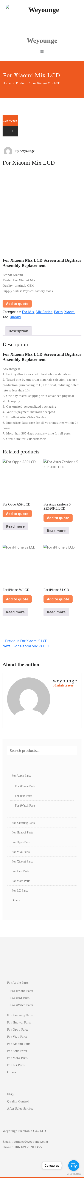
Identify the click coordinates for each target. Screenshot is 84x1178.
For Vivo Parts (21, 851)
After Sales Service (20, 1108)
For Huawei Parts (22, 832)
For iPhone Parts (25, 786)
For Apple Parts (21, 775)
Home (7, 83)
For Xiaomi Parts (22, 861)
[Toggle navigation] (42, 51)
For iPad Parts (23, 796)
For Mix (28, 311)
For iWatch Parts (25, 805)
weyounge (27, 151)
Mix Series (44, 311)
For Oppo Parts (21, 842)
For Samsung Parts (23, 822)
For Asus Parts (20, 871)
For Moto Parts (21, 881)
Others (16, 900)
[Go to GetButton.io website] (74, 1173)
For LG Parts (20, 890)
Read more (15, 526)
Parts (58, 311)
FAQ (10, 1094)
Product (21, 83)
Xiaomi (69, 311)
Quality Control (18, 1101)
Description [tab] (18, 331)
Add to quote (17, 303)
